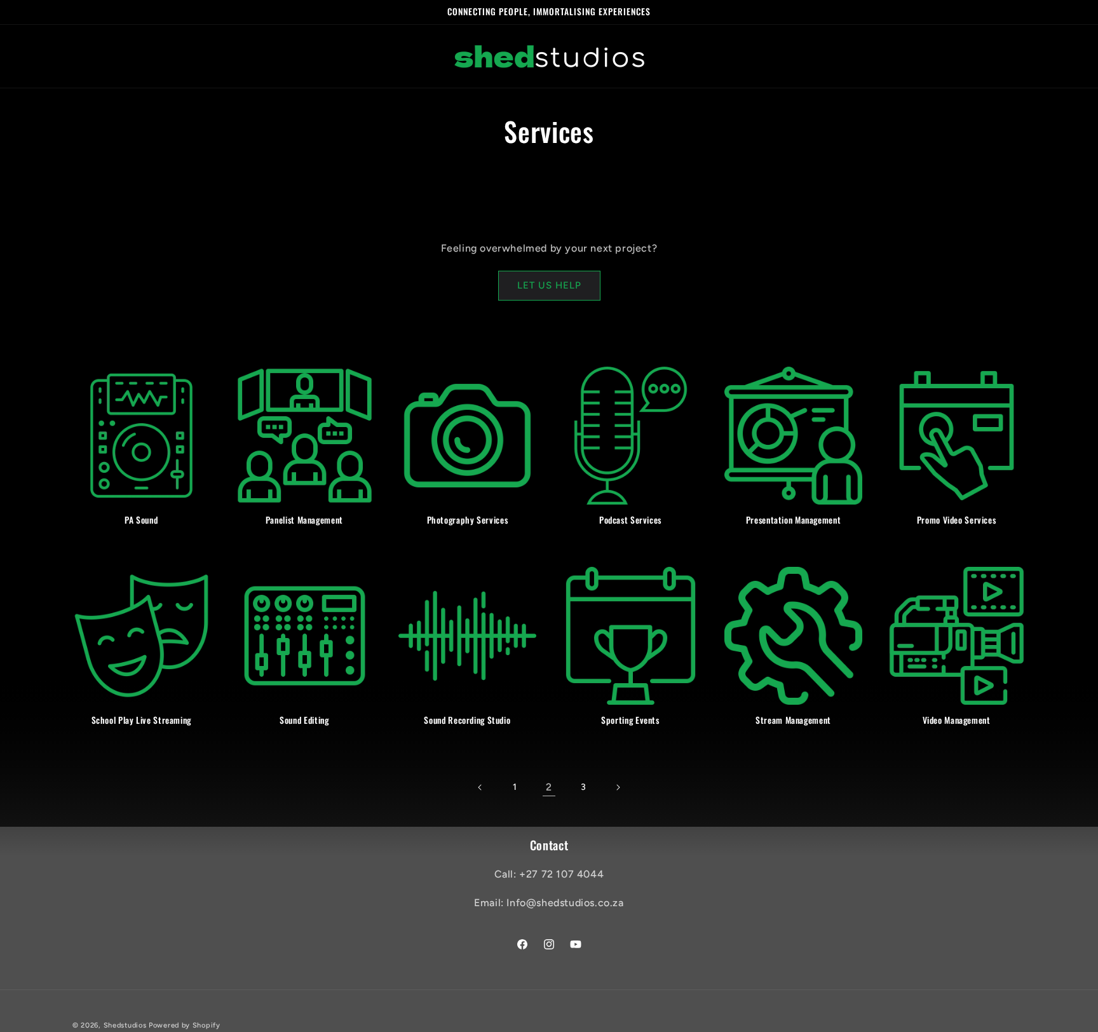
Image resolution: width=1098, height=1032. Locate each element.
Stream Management (793, 720)
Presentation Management (793, 520)
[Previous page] (480, 787)
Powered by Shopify (184, 1025)
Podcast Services (630, 520)
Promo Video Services (956, 520)
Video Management (957, 720)
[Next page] (618, 787)
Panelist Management (304, 520)
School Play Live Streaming (141, 720)
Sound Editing (304, 720)
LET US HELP (549, 285)
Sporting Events (630, 720)
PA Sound (141, 520)
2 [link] (549, 787)
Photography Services (467, 520)
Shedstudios (125, 1025)
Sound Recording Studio (467, 720)
